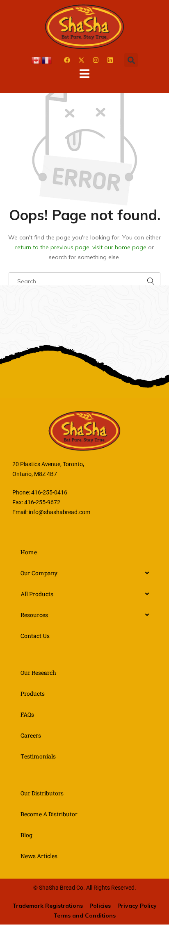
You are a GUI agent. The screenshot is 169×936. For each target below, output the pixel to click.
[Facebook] (67, 60)
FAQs (27, 714)
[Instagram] (95, 60)
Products (33, 693)
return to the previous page (52, 247)
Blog (26, 835)
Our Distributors (42, 793)
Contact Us (35, 636)
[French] (47, 60)
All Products (37, 594)
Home (29, 552)
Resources (34, 615)
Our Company (39, 573)
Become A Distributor (49, 814)
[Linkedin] (110, 60)
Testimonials (38, 756)
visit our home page (119, 247)
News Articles (39, 856)
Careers (31, 735)
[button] (131, 60)
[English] (36, 60)
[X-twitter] (81, 60)
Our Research (38, 672)
